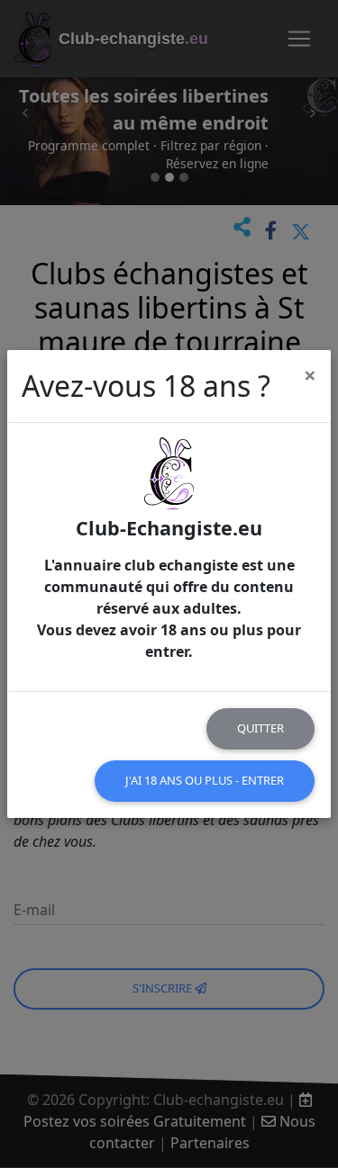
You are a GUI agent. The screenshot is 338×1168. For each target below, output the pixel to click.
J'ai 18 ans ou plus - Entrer (204, 780)
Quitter (260, 728)
